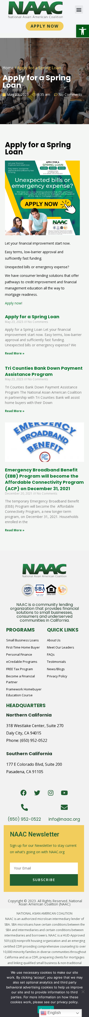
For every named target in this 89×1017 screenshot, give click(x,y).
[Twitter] (37, 793)
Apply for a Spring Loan (32, 317)
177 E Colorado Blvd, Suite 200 (34, 764)
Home (8, 67)
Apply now (13, 303)
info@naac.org (64, 819)
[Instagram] (50, 793)
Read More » (14, 353)
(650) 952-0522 (33, 740)
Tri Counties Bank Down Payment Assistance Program (44, 371)
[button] (82, 31)
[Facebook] (23, 793)
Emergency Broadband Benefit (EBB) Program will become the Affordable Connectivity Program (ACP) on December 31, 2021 (44, 479)
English (53, 1013)
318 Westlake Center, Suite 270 (35, 725)
